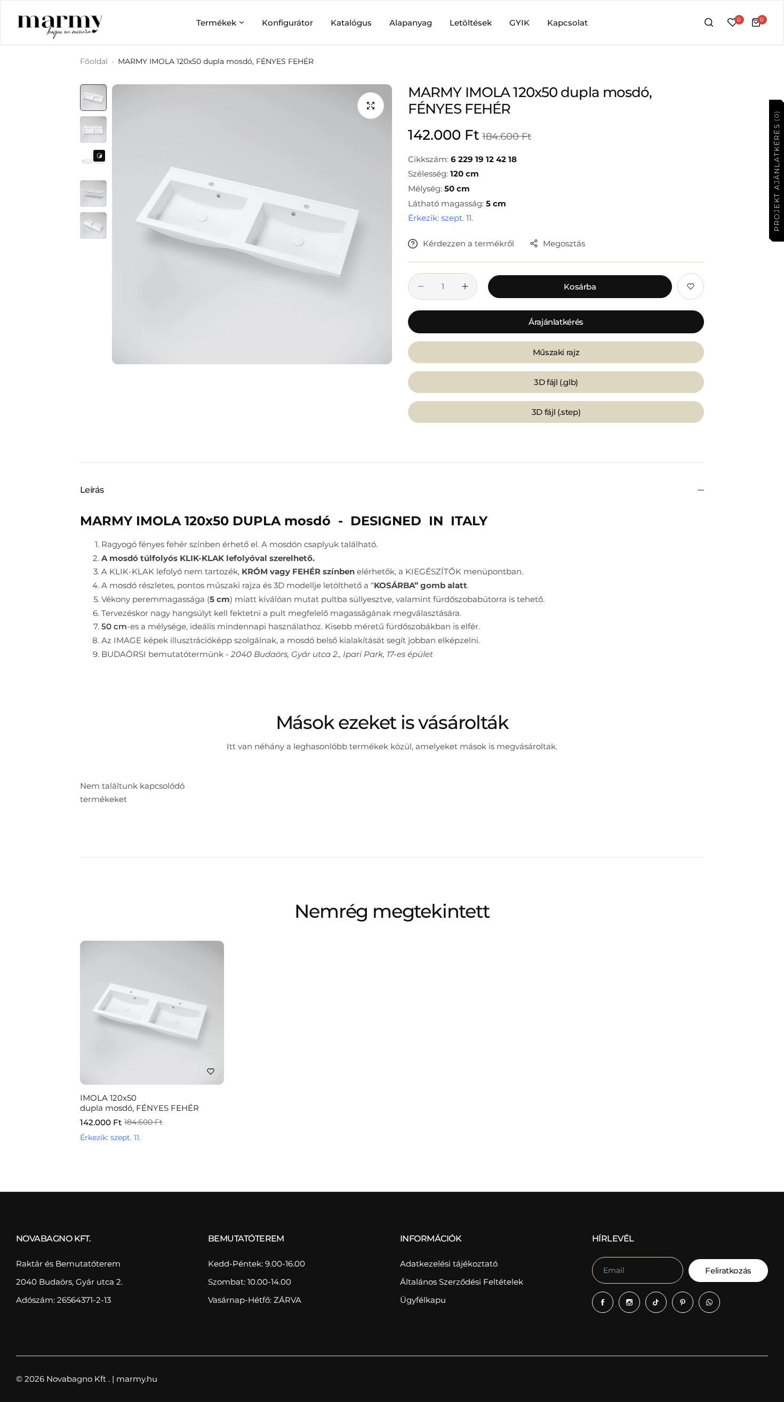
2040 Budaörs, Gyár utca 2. (69, 1282)
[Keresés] (709, 22)
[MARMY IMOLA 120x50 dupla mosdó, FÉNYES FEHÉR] (152, 1013)
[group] (252, 224)
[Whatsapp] (709, 1302)
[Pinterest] (682, 1302)
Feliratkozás (728, 1270)
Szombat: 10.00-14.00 (249, 1282)
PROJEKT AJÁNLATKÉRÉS (776, 170)
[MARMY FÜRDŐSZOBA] (59, 22)
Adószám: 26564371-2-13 (63, 1300)
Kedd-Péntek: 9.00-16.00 (256, 1264)
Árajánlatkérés (556, 322)
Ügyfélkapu (423, 1300)
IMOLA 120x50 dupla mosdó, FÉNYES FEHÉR (139, 1103)
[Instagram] (629, 1302)
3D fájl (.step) (556, 412)
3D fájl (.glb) (556, 382)
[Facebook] (602, 1302)
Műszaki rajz (556, 352)
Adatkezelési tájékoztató (449, 1264)
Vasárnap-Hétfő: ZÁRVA (254, 1300)
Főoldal (94, 61)
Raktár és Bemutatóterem (68, 1264)
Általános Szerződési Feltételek (461, 1282)
